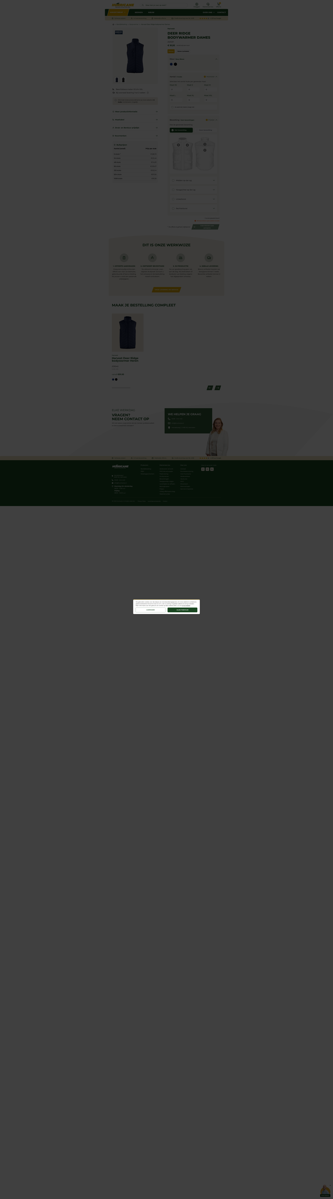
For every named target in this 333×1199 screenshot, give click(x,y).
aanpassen (150, 610)
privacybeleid (186, 605)
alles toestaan (182, 610)
